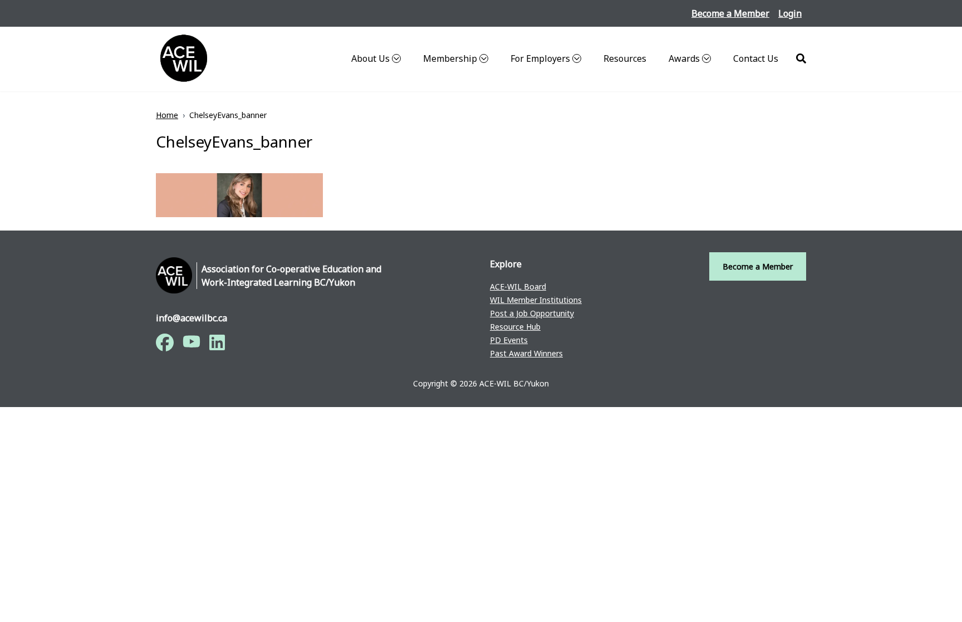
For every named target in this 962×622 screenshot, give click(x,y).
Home (167, 115)
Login (790, 13)
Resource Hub (515, 326)
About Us (370, 58)
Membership (450, 58)
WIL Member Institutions (536, 300)
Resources (624, 58)
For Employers (540, 58)
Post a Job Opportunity (532, 313)
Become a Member (730, 13)
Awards (684, 58)
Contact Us (755, 58)
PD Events (509, 340)
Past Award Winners (526, 353)
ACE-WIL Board (518, 286)
